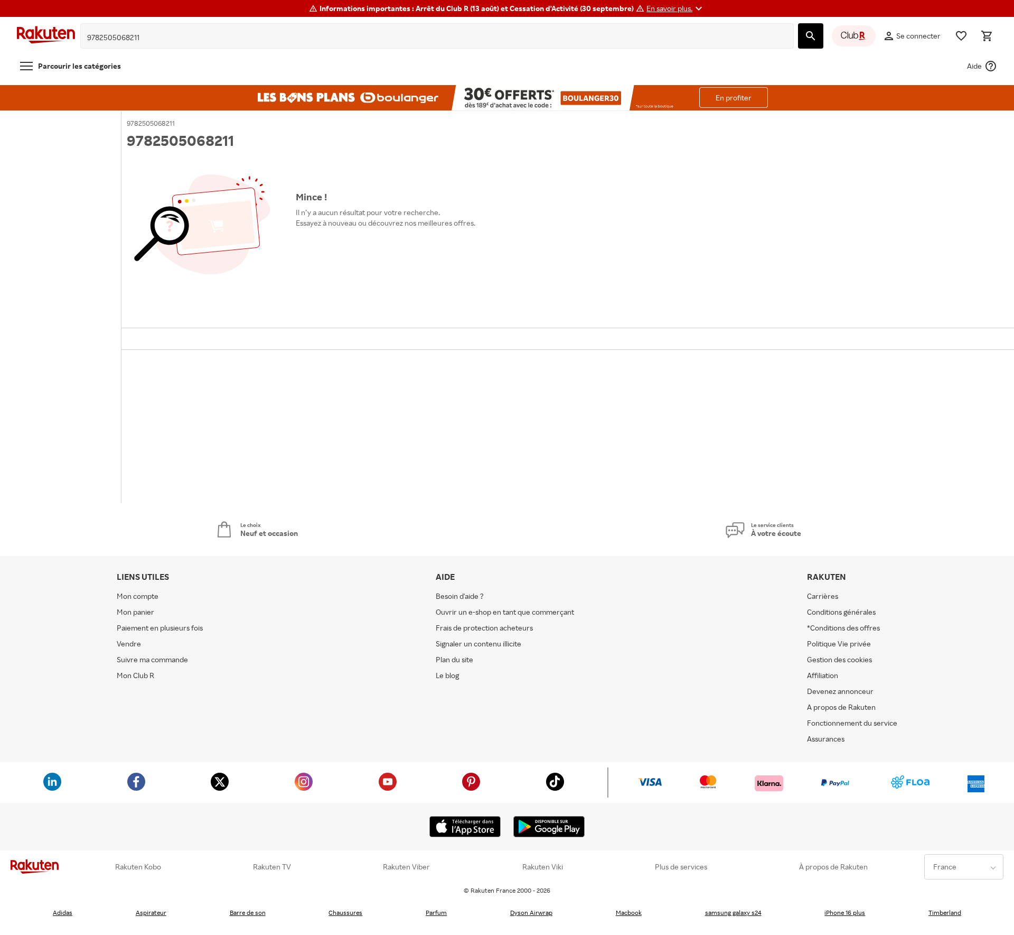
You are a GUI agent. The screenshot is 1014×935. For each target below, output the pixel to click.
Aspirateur (151, 913)
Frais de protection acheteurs (484, 627)
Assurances (825, 738)
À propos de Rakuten (833, 867)
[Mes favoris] (961, 36)
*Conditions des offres (843, 627)
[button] (675, 8)
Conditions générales (841, 611)
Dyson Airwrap (531, 913)
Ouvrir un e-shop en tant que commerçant (505, 611)
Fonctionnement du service (852, 722)
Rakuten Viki (542, 867)
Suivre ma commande (152, 659)
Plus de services (681, 867)
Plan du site (454, 659)
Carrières (822, 595)
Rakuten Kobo (138, 867)
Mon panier (135, 611)
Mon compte (137, 595)
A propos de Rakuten (841, 706)
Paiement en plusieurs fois (160, 627)
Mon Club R (135, 675)
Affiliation (822, 675)
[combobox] (429, 38)
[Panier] (986, 36)
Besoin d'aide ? (460, 595)
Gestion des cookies (839, 659)
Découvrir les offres (334, 247)
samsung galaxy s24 (733, 913)
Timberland (944, 913)
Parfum (436, 913)
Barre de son (248, 913)
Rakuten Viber (406, 867)
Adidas (62, 913)
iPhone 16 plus (844, 913)
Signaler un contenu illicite (478, 643)
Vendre (129, 643)
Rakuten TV (272, 867)
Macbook (629, 913)
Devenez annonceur (840, 691)
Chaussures (345, 913)
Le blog (447, 675)
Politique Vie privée (839, 643)
